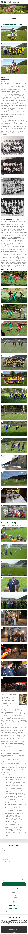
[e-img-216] (14, 378)
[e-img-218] (14, 412)
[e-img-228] (14, 534)
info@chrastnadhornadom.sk (15, 911)
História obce (14, 892)
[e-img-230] (14, 568)
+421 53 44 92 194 (14, 908)
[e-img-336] (14, 668)
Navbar (3, 2)
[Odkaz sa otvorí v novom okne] (14, 902)
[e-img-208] (14, 278)
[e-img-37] (14, 66)
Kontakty (14, 898)
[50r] (14, 495)
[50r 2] (14, 512)
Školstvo (14, 894)
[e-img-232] (14, 601)
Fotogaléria (14, 897)
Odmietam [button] (14, 932)
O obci (14, 890)
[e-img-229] (14, 551)
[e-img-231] (14, 584)
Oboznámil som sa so (13, 879)
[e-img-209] (14, 295)
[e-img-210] (14, 312)
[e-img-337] (14, 684)
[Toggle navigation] (25, 2)
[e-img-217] (14, 395)
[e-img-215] (14, 362)
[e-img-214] (14, 345)
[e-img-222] (14, 478)
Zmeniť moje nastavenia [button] (14, 929)
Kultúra (14, 895)
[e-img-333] (14, 618)
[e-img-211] (14, 328)
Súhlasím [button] (14, 926)
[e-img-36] (14, 50)
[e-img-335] (14, 651)
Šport (5, 15)
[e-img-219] (14, 428)
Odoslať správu (14, 884)
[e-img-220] (14, 445)
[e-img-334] (14, 634)
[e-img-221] (14, 462)
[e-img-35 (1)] (14, 33)
